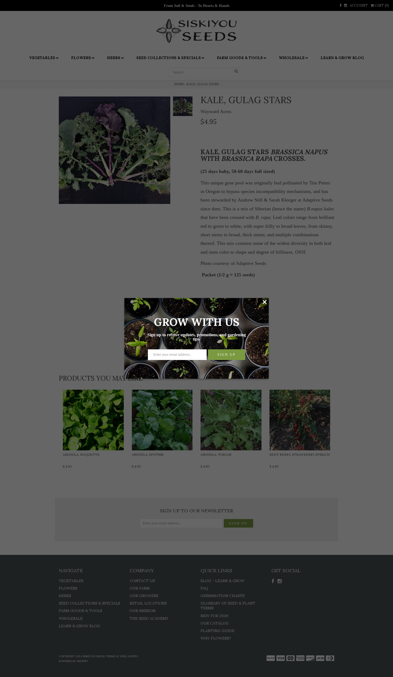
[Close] (264, 302)
